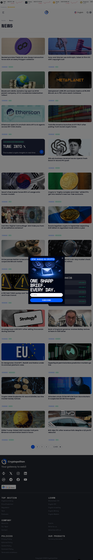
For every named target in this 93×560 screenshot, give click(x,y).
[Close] (62, 258)
